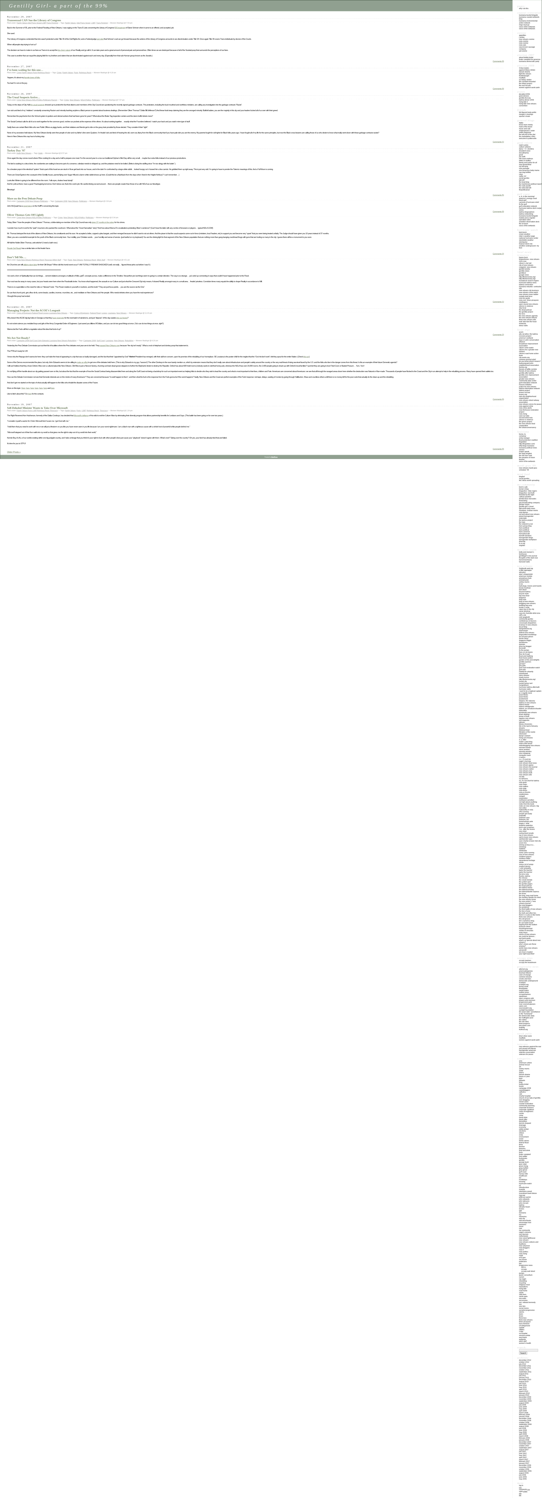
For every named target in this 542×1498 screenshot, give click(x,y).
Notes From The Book (526, 804)
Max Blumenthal (525, 165)
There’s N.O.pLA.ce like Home (529, 915)
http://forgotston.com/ (527, 444)
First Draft (522, 648)
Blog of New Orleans (526, 601)
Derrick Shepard (525, 1123)
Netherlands (523, 1236)
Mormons (522, 1224)
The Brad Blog (524, 182)
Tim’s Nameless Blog (526, 921)
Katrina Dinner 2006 (526, 100)
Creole (521, 1113)
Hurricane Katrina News (527, 283)
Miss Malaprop (524, 753)
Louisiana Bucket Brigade (528, 15)
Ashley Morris (524, 582)
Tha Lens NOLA (524, 874)
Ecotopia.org (524, 985)
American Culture (525, 1063)
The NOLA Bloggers (525, 905)
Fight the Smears (525, 74)
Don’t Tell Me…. (16, 257)
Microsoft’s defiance (81, 415)
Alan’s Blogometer (526, 574)
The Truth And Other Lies (527, 913)
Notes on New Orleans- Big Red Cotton (529, 807)
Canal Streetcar (524, 611)
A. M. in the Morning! (527, 196)
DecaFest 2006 (524, 94)
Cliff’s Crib (522, 615)
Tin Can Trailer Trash (526, 923)
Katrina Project (524, 390)
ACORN (521, 332)
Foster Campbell (525, 1154)
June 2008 (523, 1430)
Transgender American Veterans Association (527, 1051)
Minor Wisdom (524, 749)
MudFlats (522, 1038)
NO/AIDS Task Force (525, 296)
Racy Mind (522, 831)
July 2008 (522, 1428)
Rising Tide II (523, 102)
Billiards (522, 1080)
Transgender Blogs (526, 538)
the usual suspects (37, 105)
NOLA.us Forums (524, 792)
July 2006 (522, 1475)
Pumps (521, 1273)
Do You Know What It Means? (530, 361)
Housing (522, 1182)
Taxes (521, 1314)
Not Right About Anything (528, 802)
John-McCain (523, 1203)
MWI (520, 1228)
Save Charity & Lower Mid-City (530, 841)
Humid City (523, 681)
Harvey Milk (523, 1174)
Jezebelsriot (523, 699)
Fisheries (522, 1149)
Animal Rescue (524, 1065)
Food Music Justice (526, 658)
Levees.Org (523, 394)
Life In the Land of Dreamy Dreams (528, 727)
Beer (521, 1078)
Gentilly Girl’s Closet (526, 506)
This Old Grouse (524, 919)
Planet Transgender (526, 516)
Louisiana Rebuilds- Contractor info (530, 288)
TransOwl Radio (524, 562)
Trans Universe (524, 532)
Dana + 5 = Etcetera (526, 149)
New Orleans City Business (529, 290)
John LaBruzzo (524, 1201)
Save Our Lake (524, 416)
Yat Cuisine (523, 51)
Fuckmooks (523, 1158)
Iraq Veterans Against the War (530, 1047)
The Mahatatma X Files (527, 136)
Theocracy (48, 260)
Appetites (522, 35)
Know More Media (526, 125)
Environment (524, 1137)
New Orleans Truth (525, 773)
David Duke (523, 1117)
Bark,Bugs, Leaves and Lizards (530, 586)
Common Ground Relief (527, 359)
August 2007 (524, 1450)
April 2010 (523, 1389)
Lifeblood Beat (524, 730)
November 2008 (525, 1421)
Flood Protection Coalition (528, 440)
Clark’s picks (523, 145)
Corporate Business (526, 1108)
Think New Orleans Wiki (527, 320)
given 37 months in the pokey (103, 222)
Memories (523, 1217)
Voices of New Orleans (527, 934)
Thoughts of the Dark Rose (528, 558)
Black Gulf (522, 200)
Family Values (22, 23)
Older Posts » (14, 452)
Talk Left (521, 180)
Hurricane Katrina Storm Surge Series (530, 209)
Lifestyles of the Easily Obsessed (527, 733)
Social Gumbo (524, 178)
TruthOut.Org (523, 1029)
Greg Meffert (523, 1168)
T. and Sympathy (525, 868)
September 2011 (525, 1372)
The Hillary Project (525, 84)
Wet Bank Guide (525, 938)
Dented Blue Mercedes (527, 499)
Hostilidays (523, 1180)
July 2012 (522, 1364)
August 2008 (524, 1426)
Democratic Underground (528, 981)
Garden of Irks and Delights (529, 660)
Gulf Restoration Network (528, 206)
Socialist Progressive (527, 1310)
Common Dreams (525, 977)
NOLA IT (521, 1250)
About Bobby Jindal (526, 57)
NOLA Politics (37, 100)
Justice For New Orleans (527, 387)
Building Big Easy (525, 605)
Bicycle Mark (524, 594)
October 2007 (524, 1446)
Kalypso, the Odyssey (527, 701)
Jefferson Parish (525, 1197)
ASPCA (521, 1073)
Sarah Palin (523, 1296)
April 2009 (523, 1411)
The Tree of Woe (524, 911)
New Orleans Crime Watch (528, 292)
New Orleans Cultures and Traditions (528, 1243)
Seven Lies (523, 843)
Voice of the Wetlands (527, 27)
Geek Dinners (524, 96)
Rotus (521, 174)
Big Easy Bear (524, 596)
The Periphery (524, 907)
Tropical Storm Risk (525, 244)
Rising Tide (522, 1289)
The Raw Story (524, 1022)
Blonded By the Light (526, 495)
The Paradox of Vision (527, 458)
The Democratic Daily (526, 1016)
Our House (523, 1259)
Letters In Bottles (525, 161)
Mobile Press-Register (527, 218)
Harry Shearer (524, 675)
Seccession (523, 1300)
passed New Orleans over (110, 345)
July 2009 (522, 1405)
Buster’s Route (524, 607)
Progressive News (526, 1265)
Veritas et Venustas (526, 931)
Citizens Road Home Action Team (529, 354)
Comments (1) (498, 142)
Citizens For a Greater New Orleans (528, 351)
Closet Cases (523, 1102)
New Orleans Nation (526, 769)
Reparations (523, 1287)
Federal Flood (37, 313)
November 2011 (525, 1368)
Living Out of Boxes (526, 738)
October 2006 (524, 1469)
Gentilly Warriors (525, 662)
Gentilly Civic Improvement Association (529, 376)
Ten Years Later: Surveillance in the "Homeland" (529, 1013)
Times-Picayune (525, 1322)
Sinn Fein (522, 1306)
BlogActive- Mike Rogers (528, 491)
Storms (521, 1312)
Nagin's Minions (525, 1232)
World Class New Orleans (528, 948)
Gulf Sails (522, 670)
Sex (520, 1304)
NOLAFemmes (523, 794)
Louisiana (53, 313)
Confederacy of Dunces (527, 621)
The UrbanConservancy (527, 427)
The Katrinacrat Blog (526, 890)
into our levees (121, 318)
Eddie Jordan (524, 1129)
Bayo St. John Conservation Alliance (529, 341)
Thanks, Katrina (524, 876)
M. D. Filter (522, 740)
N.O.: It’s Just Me (525, 759)
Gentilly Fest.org (525, 98)
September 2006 (525, 1471)
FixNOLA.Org (523, 367)
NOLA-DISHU (523, 790)
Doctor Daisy (523, 638)
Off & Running (524, 812)
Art (520, 1067)
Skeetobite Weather (526, 240)
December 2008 (525, 1419)
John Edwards (43, 341)
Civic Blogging (524, 1100)
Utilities (521, 1330)
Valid (523, 1491)
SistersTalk (523, 518)
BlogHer (522, 477)
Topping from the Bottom (528, 925)
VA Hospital (523, 1333)
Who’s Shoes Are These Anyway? (527, 945)
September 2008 (525, 1424)
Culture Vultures (525, 147)
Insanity (522, 1189)
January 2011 (524, 1378)
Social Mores (524, 1308)
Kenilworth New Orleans (528, 713)
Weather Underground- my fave (529, 247)
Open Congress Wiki (526, 998)
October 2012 (524, 1362)
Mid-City (522, 1219)
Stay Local (522, 308)
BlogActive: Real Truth (527, 493)
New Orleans (27, 100)
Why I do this (523, 8)
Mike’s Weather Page (527, 236)
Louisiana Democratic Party (529, 61)
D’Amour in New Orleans (528, 625)
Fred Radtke (523, 1156)
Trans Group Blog (525, 526)
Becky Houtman (525, 588)
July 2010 (522, 1384)
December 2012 (525, 1360)
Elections (522, 1131)
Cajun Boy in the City (526, 609)
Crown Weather (524, 234)
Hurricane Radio (525, 689)
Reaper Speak (524, 452)
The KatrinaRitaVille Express (529, 892)
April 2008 (523, 1434)
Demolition (523, 1121)
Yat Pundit (522, 950)
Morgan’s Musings (526, 114)
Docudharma (524, 153)
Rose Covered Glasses (527, 1004)
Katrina (521, 1205)
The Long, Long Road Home (528, 896)
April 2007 (523, 1457)
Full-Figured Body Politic (527, 112)
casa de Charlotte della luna (529, 613)
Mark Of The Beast (525, 744)
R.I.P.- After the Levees (527, 829)
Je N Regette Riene (525, 693)
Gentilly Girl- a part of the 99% (58, 6)
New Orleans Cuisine (526, 39)
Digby (521, 123)
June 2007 (523, 1454)
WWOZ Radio (523, 326)
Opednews (523, 996)
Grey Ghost (523, 1170)
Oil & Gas (522, 1258)
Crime (19, 73)
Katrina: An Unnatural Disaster (530, 709)
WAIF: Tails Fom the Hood (527, 322)
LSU (520, 1215)
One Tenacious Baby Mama (529, 170)
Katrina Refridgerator (526, 707)
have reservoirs (58, 318)
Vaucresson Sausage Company (527, 48)
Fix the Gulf (523, 204)
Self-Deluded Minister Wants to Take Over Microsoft (37, 407)
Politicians (47, 100)
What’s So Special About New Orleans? (530, 941)
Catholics (522, 1092)
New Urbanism (524, 1246)
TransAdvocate (524, 534)
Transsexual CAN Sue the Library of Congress (34, 20)
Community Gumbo (526, 619)
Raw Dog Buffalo (525, 172)
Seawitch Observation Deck (529, 222)
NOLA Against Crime (526, 406)
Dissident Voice (524, 151)
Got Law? (522, 664)
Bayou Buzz (523, 257)
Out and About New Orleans (529, 514)
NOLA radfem (523, 786)
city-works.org (524, 357)
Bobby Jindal (523, 1084)
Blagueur (522, 598)
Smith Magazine (525, 133)
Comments (524, 1489)
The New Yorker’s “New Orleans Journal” (527, 902)
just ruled (100, 39)
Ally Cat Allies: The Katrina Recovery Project (528, 335)
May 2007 (523, 1456)
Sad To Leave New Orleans (528, 837)
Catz (520, 1094)
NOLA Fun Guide (524, 298)
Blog (520, 1082)
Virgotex (522, 545)
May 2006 (523, 1479)
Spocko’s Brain (524, 116)
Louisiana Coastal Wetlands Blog (529, 18)
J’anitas (521, 37)
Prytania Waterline (526, 825)
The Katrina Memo (525, 888)
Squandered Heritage (527, 860)
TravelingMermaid (525, 929)
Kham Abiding (524, 714)
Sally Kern (522, 1294)
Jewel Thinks (523, 695)
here (27, 388)
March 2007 (523, 1459)
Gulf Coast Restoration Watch (529, 668)
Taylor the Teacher (525, 870)
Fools (35, 73)
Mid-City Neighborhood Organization (527, 397)
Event (521, 1139)
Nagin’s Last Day (525, 761)
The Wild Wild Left (525, 188)
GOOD (521, 155)
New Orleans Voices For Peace (530, 404)
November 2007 (525, 1444)
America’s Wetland (526, 338)
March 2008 (523, 1436)
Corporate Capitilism (526, 1110)
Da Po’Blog (523, 627)
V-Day (521, 1331)
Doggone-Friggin (525, 640)
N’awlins (522, 757)
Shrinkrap (522, 847)
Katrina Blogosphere (526, 212)
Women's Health (525, 1343)
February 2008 (524, 1438)
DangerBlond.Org (525, 629)
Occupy (524, 1269)
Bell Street (522, 590)
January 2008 (524, 1440)
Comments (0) (498, 61)
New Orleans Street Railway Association (529, 401)
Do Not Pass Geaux (526, 637)
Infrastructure (524, 1187)
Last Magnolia (524, 720)
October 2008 (524, 1422)
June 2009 (523, 1407)
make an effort (82, 362)
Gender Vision (524, 504)
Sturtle (521, 862)
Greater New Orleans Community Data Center (527, 380)
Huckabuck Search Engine (529, 281)
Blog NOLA (522, 599)
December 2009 (525, 1397)
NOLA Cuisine (523, 41)
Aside (19, 153)
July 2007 (522, 1452)
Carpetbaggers (524, 1090)
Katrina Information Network (529, 388)
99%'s (523, 1267)
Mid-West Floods (525, 1221)
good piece (27, 206)
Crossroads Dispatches (527, 623)
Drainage (522, 1125)
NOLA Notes (523, 784)
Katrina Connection (526, 285)
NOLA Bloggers (524, 1248)
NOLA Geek (523, 783)
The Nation (523, 1020)
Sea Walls (522, 1298)
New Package (524, 168)
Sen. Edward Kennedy (527, 1302)
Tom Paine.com (524, 1026)
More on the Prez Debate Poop (24, 198)
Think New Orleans (526, 917)
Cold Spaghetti (524, 617)
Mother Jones (524, 992)
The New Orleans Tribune (528, 318)
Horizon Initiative (525, 385)
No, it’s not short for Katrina (529, 781)
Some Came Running (526, 853)
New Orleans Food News (528, 763)
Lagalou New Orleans (527, 718)
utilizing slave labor (30, 264)
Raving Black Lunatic (526, 833)
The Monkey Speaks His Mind (530, 897)
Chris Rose (522, 261)
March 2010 (523, 1391)
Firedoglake (523, 989)
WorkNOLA (522, 324)
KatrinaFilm (523, 711)
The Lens (522, 314)
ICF (520, 1186)
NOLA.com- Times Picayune (529, 300)
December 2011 (525, 1366)
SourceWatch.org (525, 1008)
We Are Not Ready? (18, 337)
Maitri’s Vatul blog (525, 742)
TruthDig (522, 1027)
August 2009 (524, 1403)
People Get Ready (14, 248)
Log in (521, 1485)
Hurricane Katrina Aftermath (529, 687)
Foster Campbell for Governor (529, 59)
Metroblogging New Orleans (529, 746)
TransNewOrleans (525, 560)
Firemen (522, 1147)
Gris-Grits (522, 666)
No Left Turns (523, 779)
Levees (46, 313)
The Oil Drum (523, 224)
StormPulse (523, 242)
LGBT (44, 23)
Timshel (521, 459)
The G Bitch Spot (525, 882)
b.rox (521, 584)
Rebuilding (72, 341)
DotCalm (522, 644)
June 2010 (523, 1385)
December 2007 (525, 1442)
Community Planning (527, 1106)
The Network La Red (526, 524)
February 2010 (524, 1393)
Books (521, 1086)
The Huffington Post (526, 1018)
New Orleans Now (525, 771)
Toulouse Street (524, 927)
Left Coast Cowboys (526, 159)
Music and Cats (524, 129)
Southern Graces (525, 857)
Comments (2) (498, 254)
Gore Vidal (523, 1164)
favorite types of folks (32, 77)
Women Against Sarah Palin (529, 87)
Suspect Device (524, 866)
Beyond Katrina (524, 592)
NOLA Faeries (523, 512)
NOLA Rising (523, 414)
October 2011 (524, 1370)
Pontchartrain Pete (526, 821)
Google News (524, 275)
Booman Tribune (525, 973)
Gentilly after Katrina (526, 373)
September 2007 (525, 1448)
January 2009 (524, 1417)
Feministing (523, 501)
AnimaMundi (524, 580)
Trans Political (524, 528)
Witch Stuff (57, 260)
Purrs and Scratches (526, 827)
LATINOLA (522, 722)
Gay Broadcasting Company (529, 503)
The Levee (522, 894)
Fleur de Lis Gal (524, 654)
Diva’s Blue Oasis (525, 1036)
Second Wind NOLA (526, 418)
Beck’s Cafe (523, 487)
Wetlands (522, 1339)
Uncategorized (524, 1326)
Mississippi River (525, 1223)
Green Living (523, 1166)
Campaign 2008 (23, 201)
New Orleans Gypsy (526, 765)
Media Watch (524, 991)
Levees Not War (524, 392)
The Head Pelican (525, 886)
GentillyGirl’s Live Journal (528, 556)
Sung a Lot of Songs (526, 864)
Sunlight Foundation (526, 1010)
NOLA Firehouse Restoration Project (529, 411)
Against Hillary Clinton (527, 70)
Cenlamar (522, 436)
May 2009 (523, 1409)
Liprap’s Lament (524, 736)
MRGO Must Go (524, 25)
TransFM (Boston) (525, 536)
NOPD (521, 1256)
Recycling (522, 1283)
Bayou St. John (524, 1076)
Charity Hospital (525, 1096)
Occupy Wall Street (528, 1271)
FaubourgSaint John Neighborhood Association (529, 364)
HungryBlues (524, 685)
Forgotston (523, 442)
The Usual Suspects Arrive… (23, 97)
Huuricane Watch (525, 1184)
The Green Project (525, 422)
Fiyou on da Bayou (526, 652)
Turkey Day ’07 (16, 150)
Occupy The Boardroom (527, 962)
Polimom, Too (524, 819)
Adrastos (522, 572)
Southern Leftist (524, 858)
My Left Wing (523, 166)
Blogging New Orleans (527, 603)
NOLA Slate (522, 788)
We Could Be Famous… (527, 936)
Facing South (523, 987)
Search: (521, 1347)
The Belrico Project (526, 520)
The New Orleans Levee (527, 899)
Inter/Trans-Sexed (34, 23)
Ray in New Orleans (526, 835)
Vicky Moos (523, 933)
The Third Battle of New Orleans (530, 909)
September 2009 (525, 1401)
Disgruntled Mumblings (527, 635)
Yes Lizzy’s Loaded (526, 952)
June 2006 (523, 1477)
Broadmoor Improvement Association (528, 345)
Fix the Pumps (524, 650)
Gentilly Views (524, 271)
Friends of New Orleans (527, 371)
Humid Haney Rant (525, 683)
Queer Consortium (525, 1275)
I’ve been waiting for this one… (25, 69)
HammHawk (523, 674)
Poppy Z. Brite (524, 823)
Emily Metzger (524, 438)
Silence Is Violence (526, 420)
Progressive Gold (525, 1002)
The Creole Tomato (525, 880)
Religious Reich (44, 73)
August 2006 (524, 1473)
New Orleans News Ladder (528, 294)
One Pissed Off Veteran (527, 1049)
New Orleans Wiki (525, 775)
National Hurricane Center (528, 238)
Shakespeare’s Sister (527, 131)
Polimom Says (524, 818)
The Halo (522, 522)
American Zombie (525, 576)
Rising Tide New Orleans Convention (527, 105)
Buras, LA (522, 434)
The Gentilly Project (526, 312)
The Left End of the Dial (527, 134)
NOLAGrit (522, 796)
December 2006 (525, 1465)
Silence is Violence (526, 306)
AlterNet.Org (523, 969)
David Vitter (523, 1119)
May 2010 (523, 1387)
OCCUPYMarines (525, 994)
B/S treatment (120, 28)
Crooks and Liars (525, 979)
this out (306, 356)
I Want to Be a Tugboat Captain (530, 691)
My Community (524, 1230)
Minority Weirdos (525, 751)
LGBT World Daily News (527, 508)
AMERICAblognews (526, 971)
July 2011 (522, 1376)
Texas (521, 1316)
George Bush (524, 1162)
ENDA (521, 1135)
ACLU (520, 1061)
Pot (520, 1263)
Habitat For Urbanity (526, 672)
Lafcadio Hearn (524, 1207)
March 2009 (523, 1413)
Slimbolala (523, 851)
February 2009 (524, 1415)
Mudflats (522, 78)
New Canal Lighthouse (527, 1238)
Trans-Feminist (52, 23)
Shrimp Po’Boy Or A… (527, 845)
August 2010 (524, 1382)
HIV (520, 1178)
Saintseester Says (525, 839)
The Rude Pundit (525, 186)
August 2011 (523, 1374)
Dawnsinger (523, 631)
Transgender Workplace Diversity (528, 541)
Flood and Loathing (526, 656)
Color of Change (525, 975)
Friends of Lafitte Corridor (528, 369)
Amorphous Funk (525, 578)
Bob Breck (523, 232)
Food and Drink (524, 1150)
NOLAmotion (523, 798)
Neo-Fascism (523, 1234)
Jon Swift (522, 157)
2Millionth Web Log (526, 568)
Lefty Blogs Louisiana (526, 446)
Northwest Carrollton (526, 800)
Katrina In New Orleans (527, 703)
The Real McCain (525, 86)
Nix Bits (521, 777)
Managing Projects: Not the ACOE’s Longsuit (33, 310)
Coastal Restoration (526, 1104)
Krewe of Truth (524, 716)
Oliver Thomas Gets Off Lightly (25, 214)
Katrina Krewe (524, 705)
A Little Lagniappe (525, 570)
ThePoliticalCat (524, 190)
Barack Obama (524, 72)
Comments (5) (498, 195)
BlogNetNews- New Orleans (529, 259)
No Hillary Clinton (525, 80)
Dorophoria (523, 642)
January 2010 (524, 1395)
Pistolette (522, 816)
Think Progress (524, 1024)
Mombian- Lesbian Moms (528, 510)
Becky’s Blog (524, 489)
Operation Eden (525, 220)
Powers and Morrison (527, 1000)
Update (521, 1328)
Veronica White (524, 1335)
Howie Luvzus (524, 677)
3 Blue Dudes (524, 68)
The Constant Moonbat (527, 82)
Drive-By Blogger (525, 646)
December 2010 (525, 1380)
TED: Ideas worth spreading (529, 480)
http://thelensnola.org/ (527, 277)
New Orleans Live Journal (528, 767)
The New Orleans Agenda (528, 316)
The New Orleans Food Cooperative (527, 425)
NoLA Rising (523, 1254)
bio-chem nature (64, 50)
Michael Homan (525, 748)
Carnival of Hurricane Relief (529, 202)
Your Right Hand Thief (526, 954)
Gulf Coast (33, 341)
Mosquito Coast (525, 755)
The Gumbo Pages (525, 884)
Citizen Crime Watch (526, 348)
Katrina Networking (526, 214)
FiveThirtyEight (524, 76)
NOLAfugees (523, 302)
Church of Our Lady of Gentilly (529, 1098)
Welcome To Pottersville (527, 138)
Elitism (521, 1133)
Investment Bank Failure (528, 1193)
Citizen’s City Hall (525, 263)
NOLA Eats (522, 45)
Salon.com (523, 1006)
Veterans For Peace (526, 1054)
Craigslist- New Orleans (527, 267)
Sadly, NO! (522, 176)
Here (23, 388)
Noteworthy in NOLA (526, 810)
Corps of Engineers (24, 313)
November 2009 (525, 1399)
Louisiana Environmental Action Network (528, 22)
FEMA (521, 1145)
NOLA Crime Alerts (525, 408)
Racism (54, 100)
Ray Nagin (522, 1279)
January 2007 (524, 1463)
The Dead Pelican (525, 310)
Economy (522, 1127)
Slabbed (522, 849)
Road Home (523, 1291)
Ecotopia (522, 983)
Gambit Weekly (524, 269)
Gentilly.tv (522, 273)
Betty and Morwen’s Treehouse (526, 553)
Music (521, 1226)
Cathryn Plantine (525, 497)
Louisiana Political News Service (528, 449)
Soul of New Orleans (526, 855)
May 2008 (523, 1432)
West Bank (523, 1337)
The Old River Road (525, 456)
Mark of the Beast (525, 127)
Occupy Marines (525, 960)
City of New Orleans (526, 265)
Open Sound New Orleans (528, 304)
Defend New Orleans (526, 633)
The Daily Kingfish (525, 454)
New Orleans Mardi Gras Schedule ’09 (528, 469)
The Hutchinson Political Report (530, 184)
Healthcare (523, 1176)
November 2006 (525, 1467)
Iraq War (522, 1195)
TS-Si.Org (522, 543)
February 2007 (524, 1461)
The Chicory (523, 878)
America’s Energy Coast (528, 198)
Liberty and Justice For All (528, 163)
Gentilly (521, 1160)
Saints (521, 1293)
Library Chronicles (525, 724)
